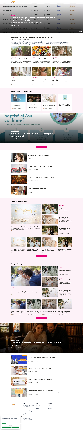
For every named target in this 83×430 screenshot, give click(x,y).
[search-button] (68, 2)
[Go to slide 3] (81, 31)
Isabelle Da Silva (13, 347)
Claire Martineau (13, 25)
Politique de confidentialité (26, 424)
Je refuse (10, 425)
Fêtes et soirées (50, 408)
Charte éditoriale (40, 424)
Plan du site (45, 424)
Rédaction (37, 403)
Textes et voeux (14, 225)
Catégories (50, 403)
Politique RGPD (35, 424)
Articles (24, 403)
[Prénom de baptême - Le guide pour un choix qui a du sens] (41, 338)
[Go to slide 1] (79, 31)
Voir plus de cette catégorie (41, 146)
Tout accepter (10, 427)
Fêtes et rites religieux (51, 413)
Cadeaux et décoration (51, 411)
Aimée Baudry (13, 138)
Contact (31, 424)
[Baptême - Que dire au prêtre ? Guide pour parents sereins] (41, 128)
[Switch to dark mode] (71, 2)
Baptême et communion (31, 103)
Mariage (13, 15)
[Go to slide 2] (80, 31)
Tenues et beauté (14, 57)
